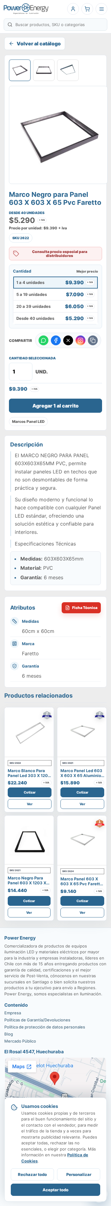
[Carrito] (87, 9)
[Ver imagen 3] (68, 70)
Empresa (12, 1012)
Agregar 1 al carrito (55, 406)
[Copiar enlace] (93, 340)
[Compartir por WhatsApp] (43, 340)
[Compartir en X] (68, 340)
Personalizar (78, 1174)
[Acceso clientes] (73, 9)
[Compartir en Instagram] (80, 340)
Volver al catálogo (39, 43)
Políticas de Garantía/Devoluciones (37, 1019)
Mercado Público (20, 1041)
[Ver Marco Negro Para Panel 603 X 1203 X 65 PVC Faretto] (29, 840)
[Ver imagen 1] (20, 70)
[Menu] (101, 9)
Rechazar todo (32, 1174)
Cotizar (30, 792)
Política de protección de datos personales (44, 1026)
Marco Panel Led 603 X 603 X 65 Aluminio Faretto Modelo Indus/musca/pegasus (82, 778)
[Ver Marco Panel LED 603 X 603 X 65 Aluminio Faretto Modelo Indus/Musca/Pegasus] (82, 732)
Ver (30, 804)
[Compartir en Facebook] (56, 340)
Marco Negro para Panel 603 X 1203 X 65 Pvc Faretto (27, 882)
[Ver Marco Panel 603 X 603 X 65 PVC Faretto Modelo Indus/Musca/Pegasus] (82, 840)
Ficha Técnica (84, 607)
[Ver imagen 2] (44, 70)
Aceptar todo (55, 1189)
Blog (8, 1034)
